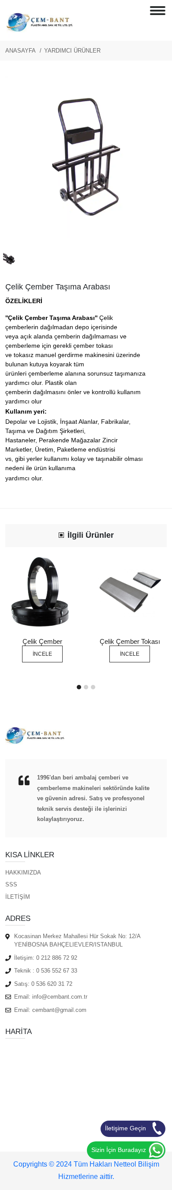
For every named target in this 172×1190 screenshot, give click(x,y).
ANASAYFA (20, 50)
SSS (11, 884)
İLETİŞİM (17, 896)
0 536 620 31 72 (51, 984)
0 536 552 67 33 (56, 970)
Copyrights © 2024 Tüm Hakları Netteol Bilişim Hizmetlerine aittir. (86, 1170)
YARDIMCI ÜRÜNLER (72, 50)
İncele (42, 654)
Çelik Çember (42, 641)
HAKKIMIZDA (23, 872)
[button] (78, 687)
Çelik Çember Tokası (130, 641)
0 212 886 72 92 (56, 957)
